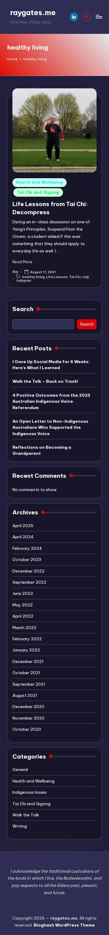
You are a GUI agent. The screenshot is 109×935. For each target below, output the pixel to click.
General (20, 769)
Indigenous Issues (29, 792)
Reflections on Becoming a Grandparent (41, 450)
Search (22, 309)
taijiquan (23, 281)
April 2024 (23, 537)
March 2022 (24, 627)
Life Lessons (57, 277)
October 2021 (26, 672)
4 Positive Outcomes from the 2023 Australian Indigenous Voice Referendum (51, 401)
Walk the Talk (25, 815)
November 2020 (28, 718)
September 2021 (28, 684)
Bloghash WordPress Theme (64, 925)
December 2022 (28, 571)
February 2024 (27, 548)
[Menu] (99, 16)
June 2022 (22, 593)
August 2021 (24, 695)
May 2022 (22, 605)
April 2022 (22, 616)
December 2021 (28, 661)
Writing (19, 826)
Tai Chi (75, 277)
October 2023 (26, 559)
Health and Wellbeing (39, 182)
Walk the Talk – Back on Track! (45, 381)
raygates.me (33, 12)
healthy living (33, 277)
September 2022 (29, 582)
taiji (85, 277)
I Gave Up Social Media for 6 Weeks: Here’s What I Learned (51, 364)
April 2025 (22, 525)
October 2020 (26, 729)
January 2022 (26, 650)
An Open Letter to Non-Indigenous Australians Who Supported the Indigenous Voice (50, 427)
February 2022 (27, 638)
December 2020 (28, 706)
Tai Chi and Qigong (38, 192)
